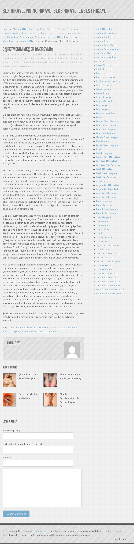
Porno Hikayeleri (49, 33)
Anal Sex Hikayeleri (45, 29)
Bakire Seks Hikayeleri (107, 65)
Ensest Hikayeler (104, 85)
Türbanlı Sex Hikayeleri (27, 41)
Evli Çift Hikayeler (105, 97)
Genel (99, 117)
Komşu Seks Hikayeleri (108, 157)
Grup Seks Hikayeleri (107, 125)
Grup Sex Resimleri (106, 133)
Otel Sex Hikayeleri (106, 197)
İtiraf (98, 149)
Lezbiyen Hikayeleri (106, 161)
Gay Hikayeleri (103, 109)
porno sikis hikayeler (52, 327)
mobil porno (102, 181)
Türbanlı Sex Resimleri (108, 285)
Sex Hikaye (102, 221)
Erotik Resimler (104, 93)
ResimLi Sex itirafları (71, 33)
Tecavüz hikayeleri (64, 62)
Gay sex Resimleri (105, 113)
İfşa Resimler (103, 141)
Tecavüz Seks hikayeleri (108, 261)
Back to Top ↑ (121, 539)
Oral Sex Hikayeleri (106, 193)
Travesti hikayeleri (105, 269)
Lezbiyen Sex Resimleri (108, 165)
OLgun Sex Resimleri (107, 189)
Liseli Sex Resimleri (106, 177)
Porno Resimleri (104, 205)
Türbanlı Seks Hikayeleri (108, 277)
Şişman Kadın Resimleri (108, 245)
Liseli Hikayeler (104, 169)
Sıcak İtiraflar (103, 249)
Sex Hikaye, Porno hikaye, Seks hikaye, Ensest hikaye (54, 11)
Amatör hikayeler (105, 41)
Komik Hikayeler (104, 153)
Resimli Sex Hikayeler (107, 209)
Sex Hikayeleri (10, 37)
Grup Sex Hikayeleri (106, 129)
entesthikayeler (18, 327)
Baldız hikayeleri (104, 69)
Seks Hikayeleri (104, 217)
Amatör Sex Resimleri (107, 49)
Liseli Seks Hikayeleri (107, 173)
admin (6, 54)
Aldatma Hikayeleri (23, 29)
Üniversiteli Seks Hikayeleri (110, 289)
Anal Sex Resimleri (106, 57)
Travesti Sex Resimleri (108, 273)
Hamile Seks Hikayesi (107, 137)
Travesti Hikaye (104, 265)
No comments (26, 66)
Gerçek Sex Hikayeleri (108, 121)
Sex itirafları (26, 37)
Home (6, 29)
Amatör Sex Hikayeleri (108, 45)
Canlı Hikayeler (104, 73)
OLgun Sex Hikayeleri (107, 185)
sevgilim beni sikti (20, 331)
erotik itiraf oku (34, 327)
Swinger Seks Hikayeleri (108, 253)
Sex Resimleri (42, 37)
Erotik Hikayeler (30, 33)
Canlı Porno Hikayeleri (13, 58)
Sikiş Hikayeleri (60, 37)
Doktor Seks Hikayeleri (108, 81)
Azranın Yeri (64, 29)
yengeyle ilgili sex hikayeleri (44, 331)
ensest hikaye (40, 530)
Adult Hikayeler (104, 29)
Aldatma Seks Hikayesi (108, 37)
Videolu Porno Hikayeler (109, 293)
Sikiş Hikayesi (103, 241)
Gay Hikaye (102, 105)
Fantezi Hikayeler (105, 101)
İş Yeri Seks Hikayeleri (107, 145)
